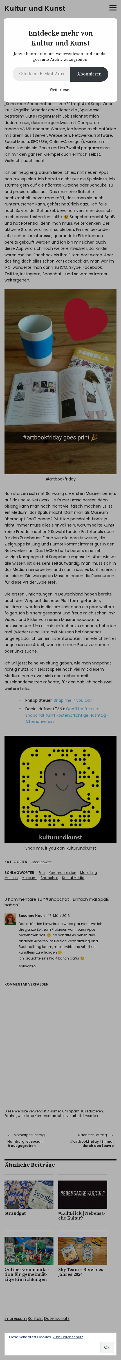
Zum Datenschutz (68, 1337)
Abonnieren (89, 74)
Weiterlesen (60, 89)
